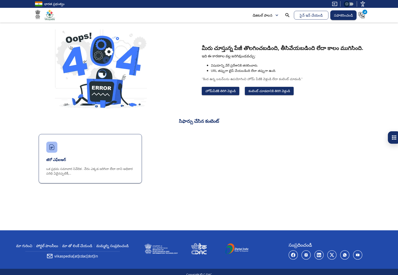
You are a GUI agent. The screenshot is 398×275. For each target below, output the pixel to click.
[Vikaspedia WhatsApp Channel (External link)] (344, 255)
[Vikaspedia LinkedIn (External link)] (319, 255)
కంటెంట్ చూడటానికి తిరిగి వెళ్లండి (269, 91)
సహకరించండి (343, 15)
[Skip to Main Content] (334, 4)
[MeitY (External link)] (37, 15)
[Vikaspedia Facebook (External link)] (293, 255)
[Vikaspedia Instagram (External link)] (306, 255)
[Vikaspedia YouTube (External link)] (357, 255)
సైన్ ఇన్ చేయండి (311, 15)
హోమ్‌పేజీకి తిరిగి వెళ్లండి (220, 91)
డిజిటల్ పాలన (262, 15)
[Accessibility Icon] (363, 4)
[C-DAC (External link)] (199, 249)
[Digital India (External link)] (237, 249)
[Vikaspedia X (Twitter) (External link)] (332, 255)
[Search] (287, 15)
